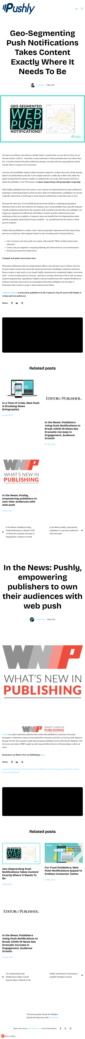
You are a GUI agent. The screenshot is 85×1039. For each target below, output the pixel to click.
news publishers (13, 772)
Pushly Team (40, 619)
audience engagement (55, 769)
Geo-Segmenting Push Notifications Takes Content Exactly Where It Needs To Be (18, 977)
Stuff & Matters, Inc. (34, 1028)
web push (68, 769)
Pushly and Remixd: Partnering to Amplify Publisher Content (64, 975)
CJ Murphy (40, 85)
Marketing (16, 769)
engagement (7, 769)
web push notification (38, 769)
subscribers (25, 769)
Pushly (5, 734)
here (42, 755)
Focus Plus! (53, 1017)
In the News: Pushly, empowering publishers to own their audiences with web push (64, 530)
